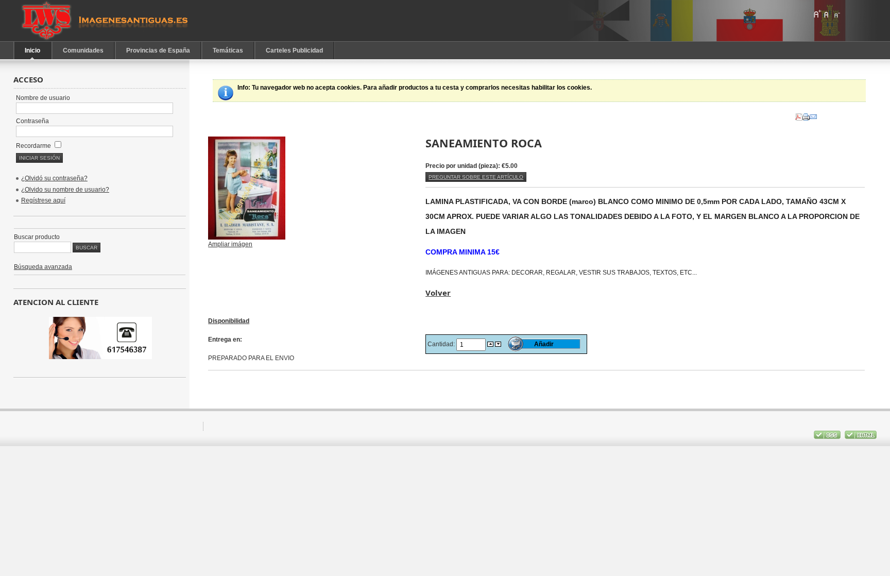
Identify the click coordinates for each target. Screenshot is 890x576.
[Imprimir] (806, 114)
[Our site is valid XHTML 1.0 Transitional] (861, 437)
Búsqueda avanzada (43, 266)
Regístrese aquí (43, 200)
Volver (438, 292)
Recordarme (34, 145)
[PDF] (798, 114)
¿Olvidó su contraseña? (54, 178)
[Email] (813, 114)
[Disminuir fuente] (836, 14)
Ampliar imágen (230, 244)
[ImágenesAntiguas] (106, 20)
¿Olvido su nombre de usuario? (65, 189)
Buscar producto (37, 237)
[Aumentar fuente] (817, 14)
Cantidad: (441, 344)
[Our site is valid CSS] (828, 437)
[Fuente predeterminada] (827, 14)
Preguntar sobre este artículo (476, 177)
